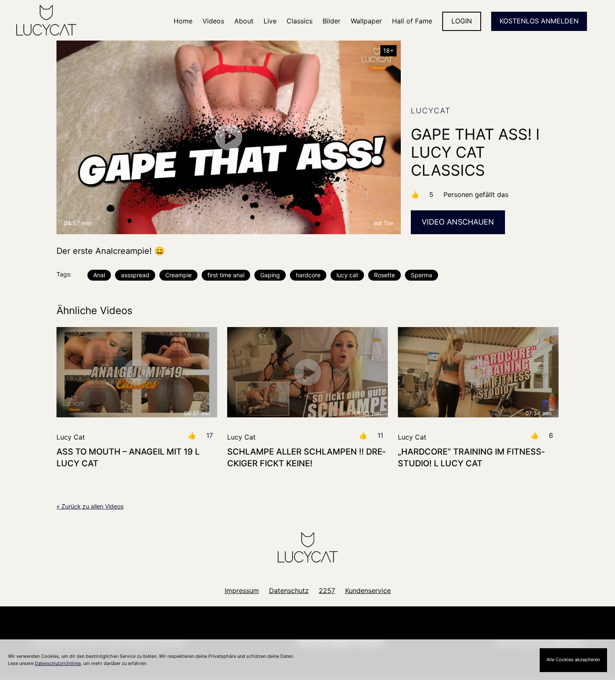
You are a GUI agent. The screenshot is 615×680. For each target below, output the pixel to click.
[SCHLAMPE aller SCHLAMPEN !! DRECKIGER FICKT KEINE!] (307, 372)
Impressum (242, 590)
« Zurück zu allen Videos (89, 506)
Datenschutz (289, 590)
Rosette (384, 275)
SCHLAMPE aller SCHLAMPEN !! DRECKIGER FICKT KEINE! (306, 457)
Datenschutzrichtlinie (58, 663)
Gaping (270, 275)
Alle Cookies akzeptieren (573, 659)
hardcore (308, 275)
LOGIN (461, 21)
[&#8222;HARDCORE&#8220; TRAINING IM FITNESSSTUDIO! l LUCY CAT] (478, 372)
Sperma (421, 275)
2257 (327, 590)
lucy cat (347, 275)
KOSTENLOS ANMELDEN (539, 21)
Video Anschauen (458, 221)
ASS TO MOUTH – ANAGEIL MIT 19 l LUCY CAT (128, 457)
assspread (135, 275)
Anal (99, 275)
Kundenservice (368, 590)
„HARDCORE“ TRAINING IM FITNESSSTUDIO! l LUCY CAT (471, 457)
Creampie (178, 275)
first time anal (226, 275)
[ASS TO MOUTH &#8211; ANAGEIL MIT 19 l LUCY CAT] (136, 372)
